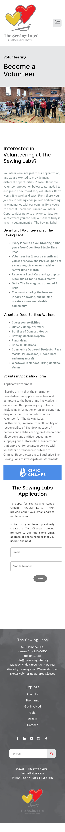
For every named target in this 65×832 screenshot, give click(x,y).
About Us (32, 694)
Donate (32, 718)
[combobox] (28, 753)
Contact (32, 725)
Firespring (39, 773)
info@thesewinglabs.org (32, 660)
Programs (32, 700)
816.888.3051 (32, 656)
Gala (32, 712)
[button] (57, 23)
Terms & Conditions (42, 777)
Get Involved (32, 706)
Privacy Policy (20, 777)
